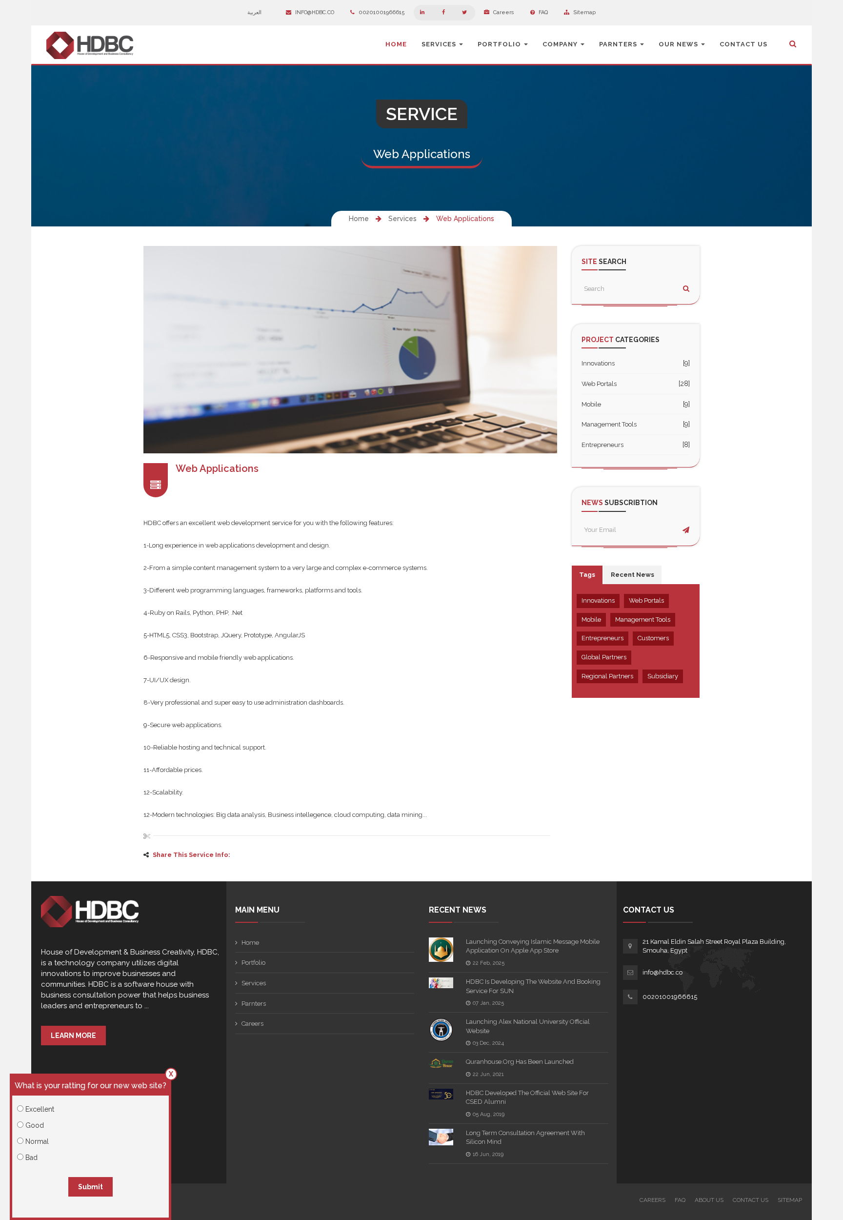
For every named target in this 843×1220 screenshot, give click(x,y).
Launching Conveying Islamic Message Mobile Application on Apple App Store (533, 946)
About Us (709, 1200)
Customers (653, 638)
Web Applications (465, 219)
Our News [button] (679, 44)
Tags (587, 574)
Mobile (591, 404)
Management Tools (609, 424)
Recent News (632, 574)
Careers (503, 12)
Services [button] (440, 44)
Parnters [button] (619, 44)
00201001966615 (381, 12)
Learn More (73, 1035)
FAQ (542, 12)
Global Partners (604, 657)
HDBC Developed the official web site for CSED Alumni (527, 1097)
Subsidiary (662, 676)
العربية (255, 12)
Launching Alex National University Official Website (528, 1026)
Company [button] (561, 44)
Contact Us (743, 44)
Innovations (598, 363)
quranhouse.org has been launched (520, 1061)
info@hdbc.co (314, 12)
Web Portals (599, 383)
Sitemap (584, 12)
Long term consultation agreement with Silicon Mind (525, 1137)
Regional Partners (607, 676)
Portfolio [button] (500, 44)
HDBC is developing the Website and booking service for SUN (533, 986)
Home (396, 44)
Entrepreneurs (602, 444)
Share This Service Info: (191, 854)
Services (402, 219)
